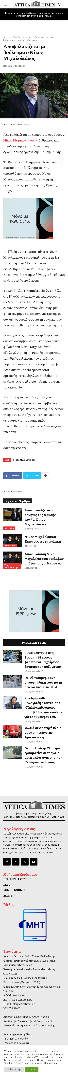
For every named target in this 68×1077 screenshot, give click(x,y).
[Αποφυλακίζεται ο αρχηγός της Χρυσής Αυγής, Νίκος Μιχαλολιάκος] (12, 514)
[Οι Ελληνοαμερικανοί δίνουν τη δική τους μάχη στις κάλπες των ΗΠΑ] (12, 681)
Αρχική (7, 36)
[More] (45, 475)
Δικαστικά (10, 545)
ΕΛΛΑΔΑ (9, 528)
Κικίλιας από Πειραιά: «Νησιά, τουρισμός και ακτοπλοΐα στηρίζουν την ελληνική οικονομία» (34, 14)
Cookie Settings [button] (14, 1069)
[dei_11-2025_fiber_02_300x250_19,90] (34, 218)
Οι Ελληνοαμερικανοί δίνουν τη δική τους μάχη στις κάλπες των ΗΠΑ (43, 682)
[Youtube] (33, 862)
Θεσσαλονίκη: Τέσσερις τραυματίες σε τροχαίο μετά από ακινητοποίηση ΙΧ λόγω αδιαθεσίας (43, 755)
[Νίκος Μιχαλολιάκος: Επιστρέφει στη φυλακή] (12, 540)
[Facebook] (7, 862)
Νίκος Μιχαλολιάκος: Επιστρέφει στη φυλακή (42, 539)
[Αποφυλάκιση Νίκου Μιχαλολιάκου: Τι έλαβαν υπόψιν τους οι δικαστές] (12, 558)
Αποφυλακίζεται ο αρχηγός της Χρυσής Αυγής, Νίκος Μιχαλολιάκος (40, 517)
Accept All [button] (31, 1069)
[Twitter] (24, 862)
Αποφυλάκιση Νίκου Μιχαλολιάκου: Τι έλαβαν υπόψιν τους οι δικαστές (44, 558)
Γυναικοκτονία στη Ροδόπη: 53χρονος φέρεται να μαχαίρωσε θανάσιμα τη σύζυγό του (42, 659)
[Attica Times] (34, 805)
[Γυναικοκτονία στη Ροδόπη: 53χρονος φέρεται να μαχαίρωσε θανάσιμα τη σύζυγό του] (12, 656)
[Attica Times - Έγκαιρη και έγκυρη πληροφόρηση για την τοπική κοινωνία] (34, 3)
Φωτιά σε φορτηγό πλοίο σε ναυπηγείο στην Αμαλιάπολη (42, 732)
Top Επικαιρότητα (22, 36)
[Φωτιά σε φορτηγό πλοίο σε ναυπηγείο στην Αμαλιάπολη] (12, 731)
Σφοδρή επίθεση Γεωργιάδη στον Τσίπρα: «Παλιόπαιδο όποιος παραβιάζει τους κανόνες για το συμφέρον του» (43, 707)
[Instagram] (15, 862)
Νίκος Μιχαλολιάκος (24, 459)
